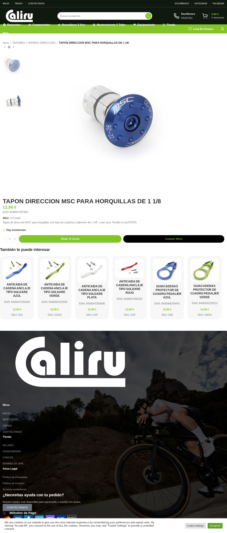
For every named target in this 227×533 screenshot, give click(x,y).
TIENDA (7, 425)
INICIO (6, 413)
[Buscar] (148, 16)
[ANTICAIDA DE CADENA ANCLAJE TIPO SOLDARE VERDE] (54, 270)
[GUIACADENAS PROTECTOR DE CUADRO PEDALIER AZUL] (167, 270)
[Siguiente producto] (13, 47)
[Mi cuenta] (222, 28)
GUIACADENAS (12, 451)
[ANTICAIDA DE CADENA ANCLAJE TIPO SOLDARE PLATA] (92, 270)
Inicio (6, 42)
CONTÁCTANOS (12, 431)
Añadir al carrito (70, 238)
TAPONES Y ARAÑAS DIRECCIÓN (33, 42)
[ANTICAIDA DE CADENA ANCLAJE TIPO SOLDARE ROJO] (129, 268)
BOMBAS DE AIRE (13, 463)
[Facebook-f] (26, 397)
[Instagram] (16, 397)
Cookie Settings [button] (195, 525)
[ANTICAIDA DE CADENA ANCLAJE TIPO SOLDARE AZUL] (17, 270)
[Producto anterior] (5, 47)
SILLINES (8, 445)
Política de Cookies (13, 483)
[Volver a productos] (9, 47)
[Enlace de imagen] (70, 361)
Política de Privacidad (15, 477)
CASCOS (8, 457)
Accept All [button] (215, 525)
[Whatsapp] (7, 397)
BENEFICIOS (10, 419)
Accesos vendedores (14, 489)
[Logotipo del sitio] (19, 15)
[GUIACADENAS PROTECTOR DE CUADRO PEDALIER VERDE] (204, 270)
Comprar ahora (173, 238)
